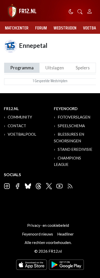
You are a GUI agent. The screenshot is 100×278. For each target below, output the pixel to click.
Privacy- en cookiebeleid (48, 225)
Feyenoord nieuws (37, 234)
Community (20, 117)
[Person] (90, 10)
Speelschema (71, 125)
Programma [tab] (22, 67)
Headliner (65, 234)
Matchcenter (16, 28)
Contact (17, 125)
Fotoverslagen (74, 117)
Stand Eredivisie (75, 149)
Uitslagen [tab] (54, 67)
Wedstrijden (65, 28)
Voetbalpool (22, 134)
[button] (80, 11)
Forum (41, 28)
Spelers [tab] (83, 67)
